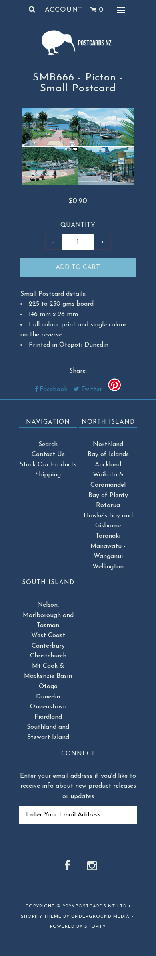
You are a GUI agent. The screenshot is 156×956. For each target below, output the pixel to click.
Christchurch (48, 656)
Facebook (52, 389)
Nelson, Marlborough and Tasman (48, 615)
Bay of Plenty (108, 495)
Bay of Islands (108, 454)
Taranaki (108, 536)
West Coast (48, 635)
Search (48, 444)
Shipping (48, 475)
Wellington (108, 567)
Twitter (90, 389)
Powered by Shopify (78, 927)
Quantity (77, 225)
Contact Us (48, 454)
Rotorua (108, 505)
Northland (108, 444)
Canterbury (48, 646)
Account (63, 9)
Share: (78, 371)
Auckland (108, 465)
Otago (48, 686)
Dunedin (48, 697)
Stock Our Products (48, 465)
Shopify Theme (41, 917)
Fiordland (48, 717)
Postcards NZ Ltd (101, 906)
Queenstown (48, 707)
